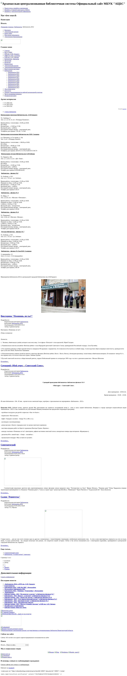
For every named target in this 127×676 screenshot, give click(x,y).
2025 (6, 104)
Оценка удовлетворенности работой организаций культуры (23, 92)
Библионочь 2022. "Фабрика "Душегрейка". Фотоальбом (23, 591)
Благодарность (9, 586)
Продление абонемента (11, 35)
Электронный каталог (11, 32)
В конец (7, 569)
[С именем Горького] (8, 612)
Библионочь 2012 (13, 85)
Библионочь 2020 (13, 82)
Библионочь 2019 (13, 80)
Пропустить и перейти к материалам (16, 8)
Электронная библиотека (12, 67)
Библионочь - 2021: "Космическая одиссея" (19, 602)
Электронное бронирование (13, 37)
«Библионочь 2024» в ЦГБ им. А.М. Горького (19, 584)
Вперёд (6, 567)
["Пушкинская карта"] (11, 625)
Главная (6, 50)
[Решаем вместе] (6, 657)
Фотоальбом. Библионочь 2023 (14, 589)
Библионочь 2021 (13, 84)
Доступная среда (9, 89)
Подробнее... (5, 361)
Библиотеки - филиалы (11, 59)
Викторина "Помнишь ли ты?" (17, 316)
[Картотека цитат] (7, 610)
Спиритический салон (11, 553)
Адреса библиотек (10, 112)
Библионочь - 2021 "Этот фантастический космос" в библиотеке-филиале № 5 (30, 599)
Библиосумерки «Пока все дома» (15, 607)
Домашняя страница (7, 27)
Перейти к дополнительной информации (17, 11)
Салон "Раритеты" (10, 497)
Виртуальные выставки (11, 69)
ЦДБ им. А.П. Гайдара (11, 57)
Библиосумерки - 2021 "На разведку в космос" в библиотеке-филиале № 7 (29, 594)
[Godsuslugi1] (5, 655)
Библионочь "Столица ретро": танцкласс (17, 554)
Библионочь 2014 (13, 72)
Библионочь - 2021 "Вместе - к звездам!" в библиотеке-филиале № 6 (27, 596)
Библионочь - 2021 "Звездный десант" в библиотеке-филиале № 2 (26, 601)
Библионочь (18, 27)
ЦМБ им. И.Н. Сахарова (12, 55)
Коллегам (7, 62)
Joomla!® (11, 668)
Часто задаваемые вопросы (13, 94)
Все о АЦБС (8, 52)
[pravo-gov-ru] (5, 654)
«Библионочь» (9, 592)
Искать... (3, 645)
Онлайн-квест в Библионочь (14, 606)
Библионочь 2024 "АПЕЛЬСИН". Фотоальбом (20, 587)
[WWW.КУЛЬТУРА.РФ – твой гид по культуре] (16, 614)
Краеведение (8, 64)
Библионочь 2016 (13, 75)
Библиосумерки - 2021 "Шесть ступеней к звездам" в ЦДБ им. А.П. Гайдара (29, 604)
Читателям (7, 60)
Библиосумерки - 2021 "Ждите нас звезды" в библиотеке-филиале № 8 (28, 597)
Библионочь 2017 (13, 77)
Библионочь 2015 (13, 74)
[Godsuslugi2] (5, 627)
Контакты (7, 30)
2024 (6, 106)
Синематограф (8, 445)
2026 (6, 103)
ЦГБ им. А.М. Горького (11, 54)
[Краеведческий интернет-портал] (12, 629)
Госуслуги (7, 90)
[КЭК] (37, 630)
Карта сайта (8, 33)
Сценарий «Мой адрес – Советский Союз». (22, 365)
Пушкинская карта (10, 95)
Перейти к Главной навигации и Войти (17, 10)
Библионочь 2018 (13, 79)
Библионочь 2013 (13, 87)
